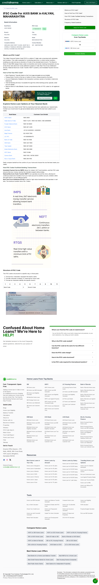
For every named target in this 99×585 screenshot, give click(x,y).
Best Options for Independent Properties (58, 563)
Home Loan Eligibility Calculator (86, 501)
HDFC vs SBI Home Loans (36, 532)
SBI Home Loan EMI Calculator (34, 390)
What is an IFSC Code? (71, 10)
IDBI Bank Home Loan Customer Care (32, 440)
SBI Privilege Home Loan (33, 400)
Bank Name (7, 25)
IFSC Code (35, 25)
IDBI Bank (7, 143)
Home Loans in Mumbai (33, 471)
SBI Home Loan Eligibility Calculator (33, 393)
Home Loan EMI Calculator (33, 500)
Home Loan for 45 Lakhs (51, 468)
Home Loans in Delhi (32, 474)
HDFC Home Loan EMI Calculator (50, 391)
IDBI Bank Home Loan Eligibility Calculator (32, 428)
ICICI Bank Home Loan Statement (50, 436)
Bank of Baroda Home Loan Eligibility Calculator (88, 395)
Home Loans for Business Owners (87, 470)
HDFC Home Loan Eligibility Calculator (51, 395)
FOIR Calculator (84, 504)
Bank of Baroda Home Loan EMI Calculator (88, 391)
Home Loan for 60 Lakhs (51, 476)
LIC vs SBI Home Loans (72, 544)
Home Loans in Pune (32, 482)
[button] (73, 329)
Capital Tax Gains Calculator (52, 513)
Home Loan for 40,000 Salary (70, 463)
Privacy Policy (7, 578)
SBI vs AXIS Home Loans (35, 536)
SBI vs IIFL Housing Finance (54, 540)
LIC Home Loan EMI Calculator (70, 391)
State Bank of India (10, 121)
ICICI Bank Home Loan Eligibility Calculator (50, 428)
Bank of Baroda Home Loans (88, 387)
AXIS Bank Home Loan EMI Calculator (69, 423)
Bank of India (8, 139)
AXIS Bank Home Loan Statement (68, 436)
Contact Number (36, 42)
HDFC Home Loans (49, 387)
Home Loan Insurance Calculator (68, 509)
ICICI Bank (7, 127)
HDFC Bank (7, 117)
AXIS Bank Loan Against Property (69, 432)
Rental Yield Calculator (32, 517)
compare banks (11, 162)
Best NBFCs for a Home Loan (68, 555)
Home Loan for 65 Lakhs (51, 479)
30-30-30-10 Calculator (68, 517)
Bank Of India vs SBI (52, 536)
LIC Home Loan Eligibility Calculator (69, 395)
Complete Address (9, 42)
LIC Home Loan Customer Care (69, 405)
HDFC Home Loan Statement (52, 406)
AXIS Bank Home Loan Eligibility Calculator (68, 428)
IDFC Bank (7, 152)
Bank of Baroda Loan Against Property (88, 399)
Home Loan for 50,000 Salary (70, 466)
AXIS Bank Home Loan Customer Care (68, 440)
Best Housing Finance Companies (66, 559)
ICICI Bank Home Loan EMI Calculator (51, 423)
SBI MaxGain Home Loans (33, 397)
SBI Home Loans (31, 387)
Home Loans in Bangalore (33, 465)
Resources (49, 2)
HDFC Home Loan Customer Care (52, 409)
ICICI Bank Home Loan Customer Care (50, 440)
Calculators (38, 2)
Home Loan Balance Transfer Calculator (52, 501)
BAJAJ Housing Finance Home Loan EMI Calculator (87, 427)
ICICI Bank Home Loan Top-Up (52, 432)
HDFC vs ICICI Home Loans (55, 532)
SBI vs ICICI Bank (71, 540)
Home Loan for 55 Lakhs (51, 474)
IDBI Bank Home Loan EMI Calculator (33, 423)
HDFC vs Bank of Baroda (35, 540)
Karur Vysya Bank (9, 158)
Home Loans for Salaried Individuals (87, 466)
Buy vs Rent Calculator (32, 504)
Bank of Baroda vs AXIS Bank (71, 536)
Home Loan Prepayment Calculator (51, 509)
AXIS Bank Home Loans (68, 420)
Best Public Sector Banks (35, 563)
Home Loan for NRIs (86, 482)
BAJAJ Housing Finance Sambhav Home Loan (87, 437)
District (6, 37)
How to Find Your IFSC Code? (73, 13)
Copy (44, 29)
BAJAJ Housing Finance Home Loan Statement (87, 441)
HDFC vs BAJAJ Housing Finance (77, 532)
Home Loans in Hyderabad (33, 468)
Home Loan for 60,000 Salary (70, 469)
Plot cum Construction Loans (88, 474)
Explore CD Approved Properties (68, 514)
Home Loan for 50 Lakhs (51, 471)
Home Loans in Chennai (33, 476)
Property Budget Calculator (87, 509)
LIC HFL (6, 136)
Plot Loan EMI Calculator (87, 513)
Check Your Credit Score (33, 509)
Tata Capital (7, 146)
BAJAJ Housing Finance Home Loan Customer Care (87, 446)
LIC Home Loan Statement (69, 401)
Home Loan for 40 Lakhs (51, 465)
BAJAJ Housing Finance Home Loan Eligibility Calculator (87, 432)
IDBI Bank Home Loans (32, 420)
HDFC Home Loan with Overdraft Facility (50, 402)
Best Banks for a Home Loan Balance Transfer (42, 555)
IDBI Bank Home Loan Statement (32, 436)
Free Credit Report (91, 2)
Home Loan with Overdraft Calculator (33, 514)
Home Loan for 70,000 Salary (70, 472)
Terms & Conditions (18, 578)
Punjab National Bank (10, 124)
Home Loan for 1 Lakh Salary (70, 480)
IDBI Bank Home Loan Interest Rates (34, 432)
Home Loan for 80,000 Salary (70, 474)
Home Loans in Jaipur (32, 479)
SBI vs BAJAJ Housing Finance (37, 544)
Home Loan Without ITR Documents (87, 486)
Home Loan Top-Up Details (87, 480)
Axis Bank (7, 130)
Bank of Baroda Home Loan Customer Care (88, 408)
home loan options (39, 107)
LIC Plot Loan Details (68, 398)
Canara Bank (8, 155)
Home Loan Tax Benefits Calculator (69, 505)
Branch (6, 32)
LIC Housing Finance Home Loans (69, 388)
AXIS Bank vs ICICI (55, 544)
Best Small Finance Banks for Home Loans (40, 559)
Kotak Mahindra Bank (10, 149)
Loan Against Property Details (88, 477)
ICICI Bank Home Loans (50, 420)
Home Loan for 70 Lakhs (51, 482)
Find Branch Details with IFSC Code (52, 505)
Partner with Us (62, 2)
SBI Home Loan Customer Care (33, 406)
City (33, 32)
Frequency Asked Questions (73, 22)
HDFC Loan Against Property (52, 398)
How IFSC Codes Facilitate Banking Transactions (79, 16)
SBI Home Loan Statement (33, 402)
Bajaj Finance (8, 133)
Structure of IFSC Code (72, 19)
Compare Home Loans (68, 500)
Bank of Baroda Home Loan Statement (88, 403)
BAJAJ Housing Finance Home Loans (87, 423)
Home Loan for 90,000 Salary (70, 477)
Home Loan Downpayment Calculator (51, 518)
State (33, 37)
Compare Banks (80, 53)
